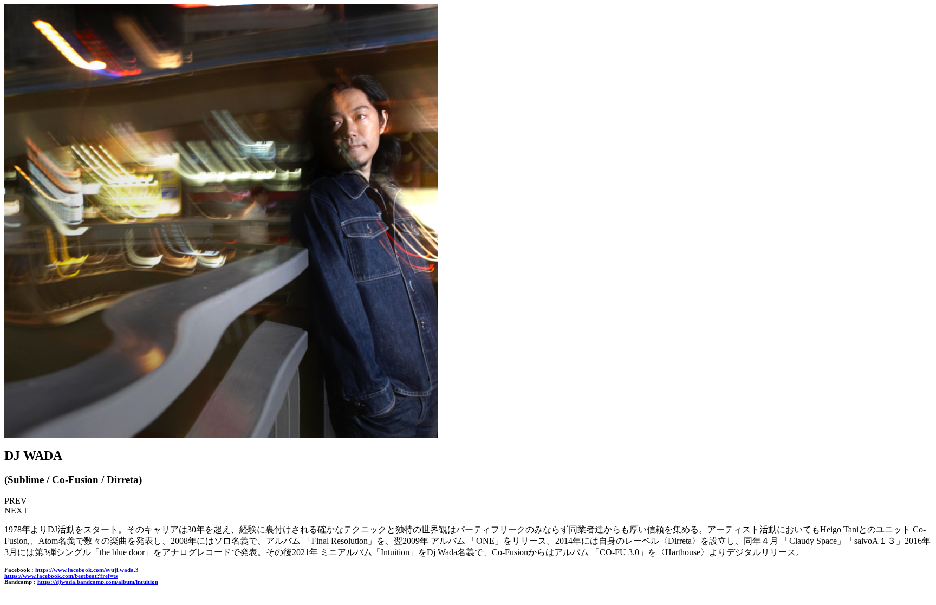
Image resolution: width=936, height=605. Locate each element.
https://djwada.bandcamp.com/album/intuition (97, 582)
